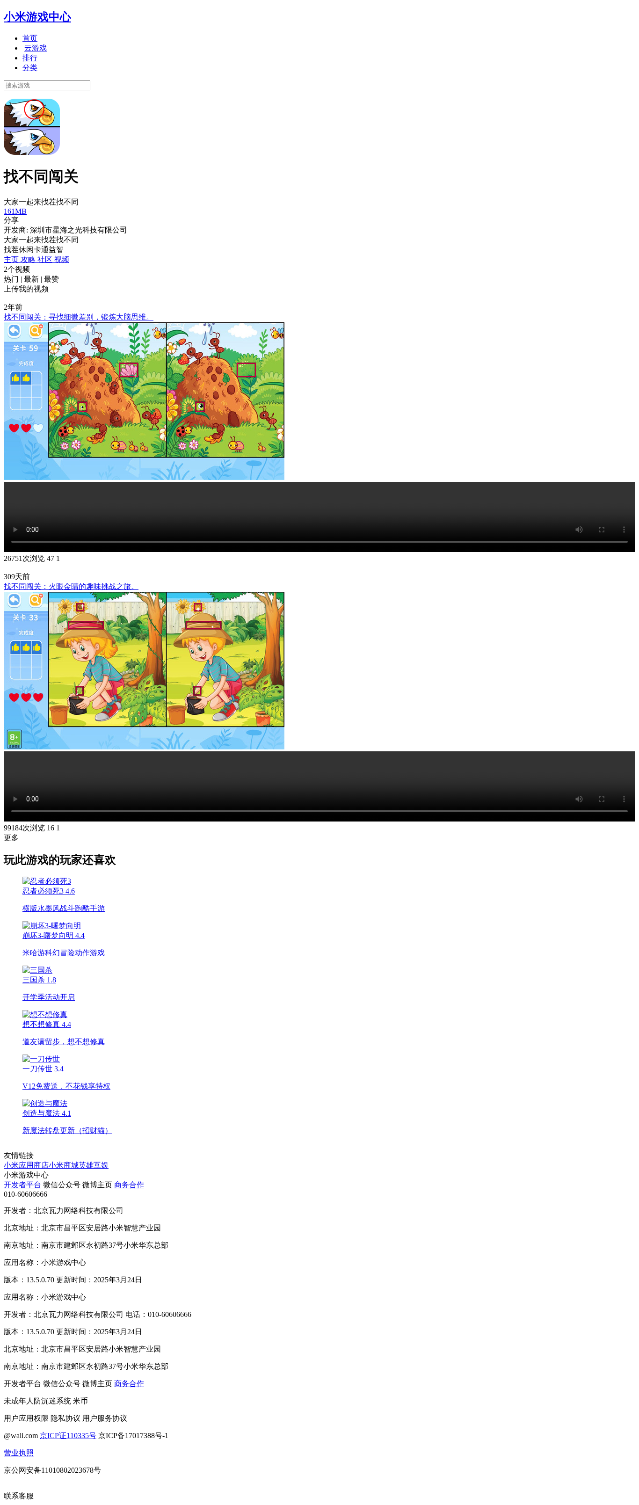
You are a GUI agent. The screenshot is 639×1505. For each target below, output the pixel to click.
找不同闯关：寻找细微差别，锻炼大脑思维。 (78, 317)
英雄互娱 (94, 1165)
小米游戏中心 (37, 17)
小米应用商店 (26, 1165)
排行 (29, 58)
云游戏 (35, 48)
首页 (29, 38)
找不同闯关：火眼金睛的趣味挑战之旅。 (71, 586)
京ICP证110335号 (68, 1436)
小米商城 (64, 1165)
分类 (29, 68)
